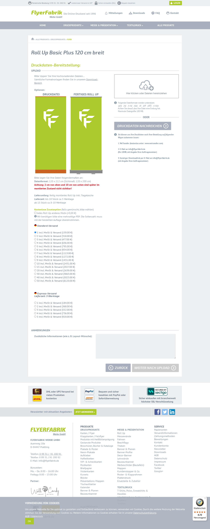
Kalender (85, 487)
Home (43, 25)
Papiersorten (160, 429)
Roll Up (121, 433)
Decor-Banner (124, 455)
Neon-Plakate (87, 452)
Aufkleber (85, 455)
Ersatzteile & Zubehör (128, 480)
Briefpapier (86, 468)
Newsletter (160, 448)
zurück (121, 368)
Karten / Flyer (87, 433)
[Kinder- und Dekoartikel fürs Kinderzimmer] (44, 496)
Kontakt (174, 13)
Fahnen (121, 439)
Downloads (139, 13)
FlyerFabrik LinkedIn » (172, 412)
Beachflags (123, 442)
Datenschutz (160, 458)
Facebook (159, 464)
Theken (121, 445)
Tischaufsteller (88, 484)
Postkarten (85, 465)
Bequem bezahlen (128, 3)
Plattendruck (124, 477)
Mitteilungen (116, 13)
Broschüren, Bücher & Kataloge (96, 445)
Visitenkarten (87, 471)
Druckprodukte (58, 39)
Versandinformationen (165, 432)
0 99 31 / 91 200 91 (50, 453)
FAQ (157, 13)
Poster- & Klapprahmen (129, 474)
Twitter (157, 468)
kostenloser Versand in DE (81, 3)
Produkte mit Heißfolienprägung (97, 439)
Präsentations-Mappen (92, 480)
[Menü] (205, 499)
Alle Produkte (165, 25)
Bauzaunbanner (88, 493)
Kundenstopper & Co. (128, 471)
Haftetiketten (87, 458)
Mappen (121, 468)
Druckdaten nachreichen (139, 126)
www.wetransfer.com (153, 143)
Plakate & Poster (89, 449)
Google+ (158, 471)
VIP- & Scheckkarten (91, 461)
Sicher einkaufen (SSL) (106, 3)
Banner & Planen (89, 490)
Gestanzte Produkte (90, 442)
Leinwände (123, 458)
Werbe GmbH (46, 15)
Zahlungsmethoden (164, 436)
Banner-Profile (124, 452)
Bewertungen (161, 439)
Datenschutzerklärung (144, 512)
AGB (156, 455)
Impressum (160, 461)
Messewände (124, 436)
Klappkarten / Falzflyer (92, 436)
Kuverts (84, 474)
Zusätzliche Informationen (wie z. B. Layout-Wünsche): (63, 336)
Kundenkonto (161, 445)
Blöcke (83, 477)
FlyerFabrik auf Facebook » (157, 412)
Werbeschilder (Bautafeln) (130, 465)
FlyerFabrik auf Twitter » (165, 412)
